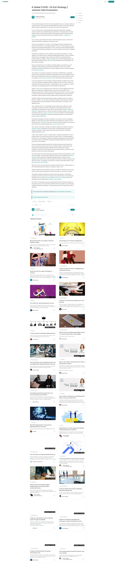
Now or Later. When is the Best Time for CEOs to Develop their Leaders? (72, 362)
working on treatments (48, 112)
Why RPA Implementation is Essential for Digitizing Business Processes (41, 425)
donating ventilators (46, 78)
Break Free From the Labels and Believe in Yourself (41, 272)
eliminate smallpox (36, 128)
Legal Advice (33, 482)
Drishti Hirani (66, 436)
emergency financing (45, 177)
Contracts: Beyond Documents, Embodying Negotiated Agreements (70, 489)
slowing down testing (38, 70)
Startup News (64, 338)
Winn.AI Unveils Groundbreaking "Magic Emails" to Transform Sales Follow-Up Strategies (72, 333)
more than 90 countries (60, 177)
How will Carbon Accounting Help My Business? (42, 454)
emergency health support (55, 179)
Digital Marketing (34, 515)
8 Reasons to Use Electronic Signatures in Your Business (71, 301)
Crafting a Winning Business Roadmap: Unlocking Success (40, 551)
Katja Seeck (35, 528)
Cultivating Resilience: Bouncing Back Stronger (71, 458)
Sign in (105, 1)
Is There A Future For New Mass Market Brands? (42, 333)
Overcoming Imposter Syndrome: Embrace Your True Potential (71, 552)
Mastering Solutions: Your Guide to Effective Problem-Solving (42, 241)
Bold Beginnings (65, 277)
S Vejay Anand (35, 339)
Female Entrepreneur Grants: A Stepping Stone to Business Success (71, 269)
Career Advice (62, 456)
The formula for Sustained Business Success (42, 303)
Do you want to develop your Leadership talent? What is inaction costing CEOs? (72, 397)
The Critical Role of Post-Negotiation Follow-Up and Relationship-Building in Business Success (43, 363)
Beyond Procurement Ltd (37, 461)
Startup (61, 425)
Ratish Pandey (35, 310)
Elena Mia (34, 431)
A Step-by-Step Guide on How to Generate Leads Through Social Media (41, 518)
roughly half (49, 60)
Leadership (62, 359)
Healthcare (49, 201)
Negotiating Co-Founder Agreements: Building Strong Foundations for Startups (71, 428)
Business (61, 238)
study (40, 88)
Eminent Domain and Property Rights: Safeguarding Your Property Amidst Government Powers (40, 486)
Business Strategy (42, 201)
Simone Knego (35, 280)
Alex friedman (60, 191)
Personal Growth (34, 390)
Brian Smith (64, 309)
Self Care (34, 201)
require (47, 100)
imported (44, 122)
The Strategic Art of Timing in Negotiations (70, 240)
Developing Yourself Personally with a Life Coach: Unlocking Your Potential (41, 393)
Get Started (111, 1)
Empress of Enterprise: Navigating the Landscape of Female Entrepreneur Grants (70, 520)
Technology (33, 422)
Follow (72, 17)
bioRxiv (44, 116)
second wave (55, 124)
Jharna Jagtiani (65, 245)
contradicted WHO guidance (41, 162)
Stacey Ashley (64, 373)
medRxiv (38, 116)
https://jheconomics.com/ (40, 197)
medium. (68, 191)
